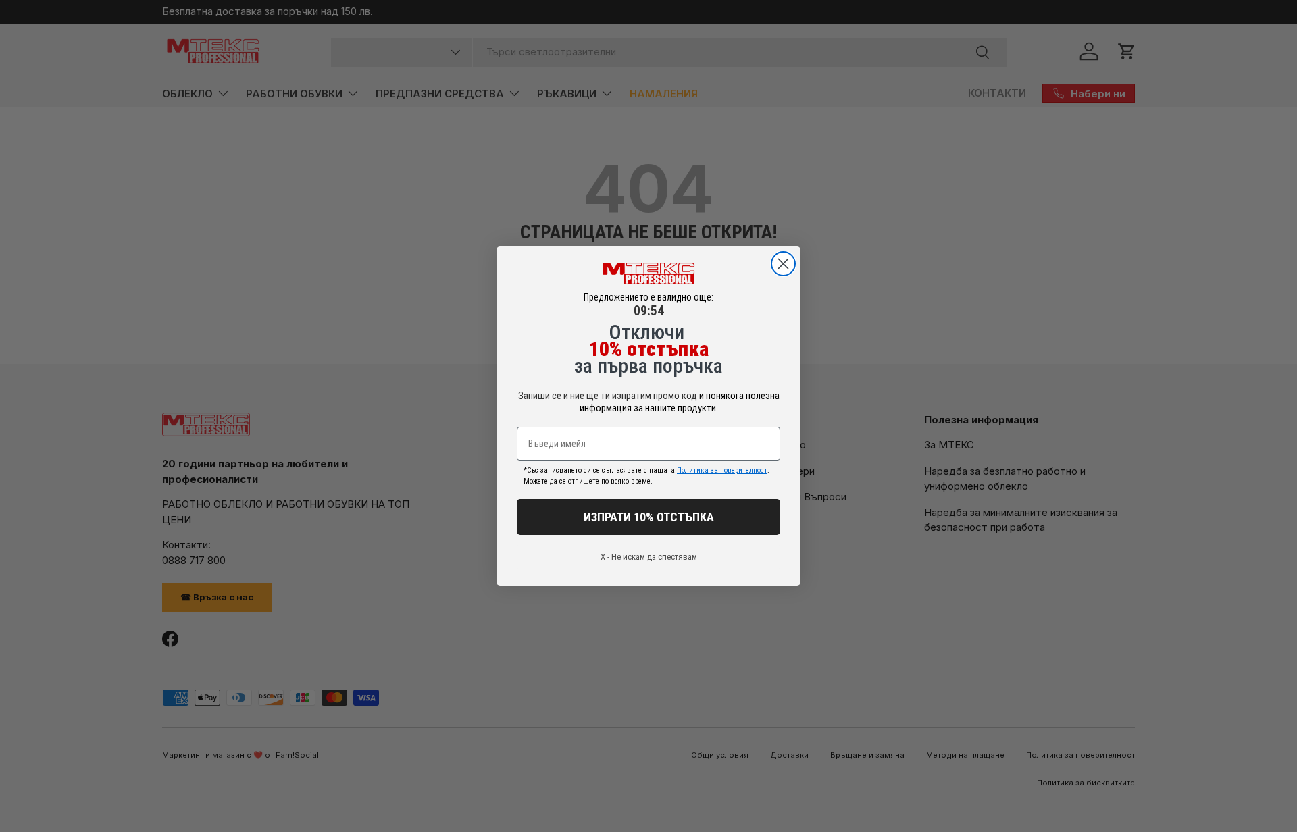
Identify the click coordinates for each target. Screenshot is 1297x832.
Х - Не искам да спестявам (649, 557)
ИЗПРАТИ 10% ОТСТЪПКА (649, 517)
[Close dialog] (783, 264)
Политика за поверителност (722, 470)
